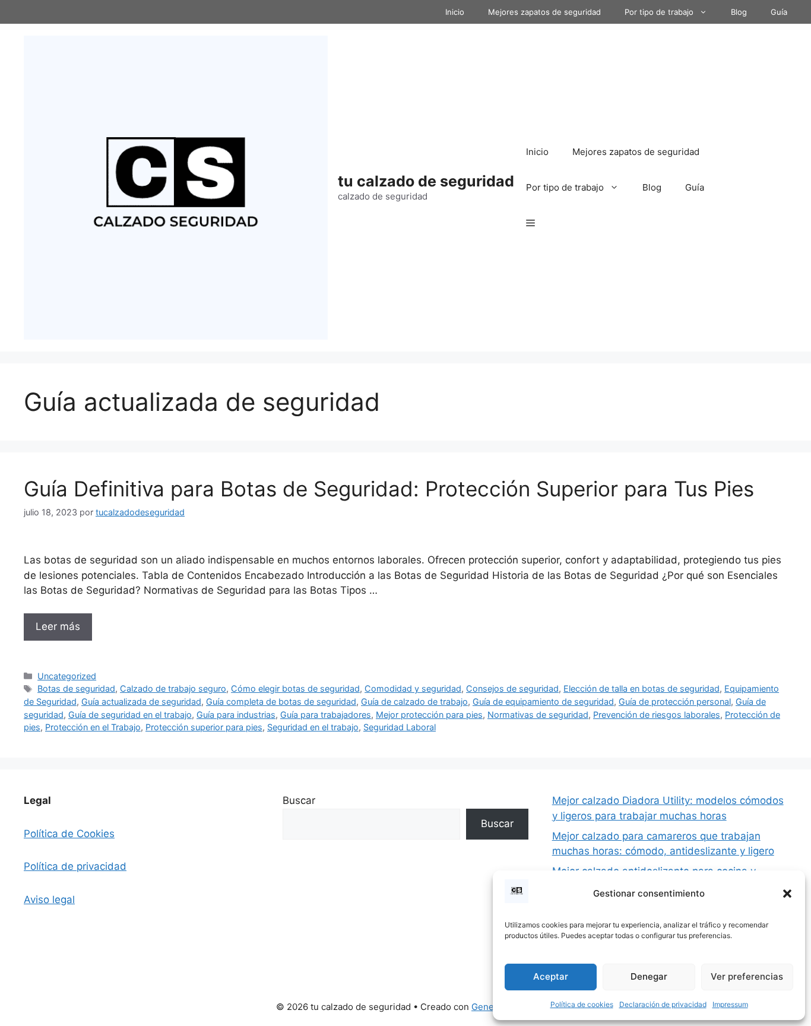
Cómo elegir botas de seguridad (295, 688)
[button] (787, 894)
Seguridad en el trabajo (313, 727)
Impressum (730, 1004)
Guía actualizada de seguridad (141, 701)
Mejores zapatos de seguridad (544, 12)
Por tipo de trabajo (659, 12)
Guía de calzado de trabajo (414, 701)
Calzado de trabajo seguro (173, 688)
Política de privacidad (75, 866)
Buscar (299, 800)
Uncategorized (66, 676)
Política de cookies (581, 1004)
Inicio (454, 12)
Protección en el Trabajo (93, 727)
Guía (779, 12)
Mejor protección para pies (429, 715)
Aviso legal (49, 899)
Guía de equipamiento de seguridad (543, 701)
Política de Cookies (69, 834)
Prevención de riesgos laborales (656, 715)
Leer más (58, 626)
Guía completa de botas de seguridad (281, 701)
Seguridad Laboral (399, 727)
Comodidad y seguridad (413, 688)
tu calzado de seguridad (426, 181)
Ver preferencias (747, 976)
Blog (739, 12)
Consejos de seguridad (512, 688)
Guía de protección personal (675, 701)
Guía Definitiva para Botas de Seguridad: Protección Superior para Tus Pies (389, 488)
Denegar (649, 976)
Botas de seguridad (76, 688)
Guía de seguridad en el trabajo (130, 715)
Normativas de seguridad (537, 715)
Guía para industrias (236, 715)
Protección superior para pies (203, 727)
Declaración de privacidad (663, 1004)
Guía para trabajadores (325, 715)
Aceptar (550, 976)
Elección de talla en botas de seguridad (641, 688)
